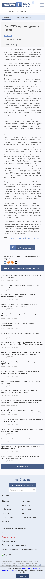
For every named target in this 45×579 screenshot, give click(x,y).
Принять (22, 576)
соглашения (26, 568)
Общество (8, 36)
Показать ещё (22, 466)
